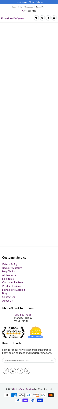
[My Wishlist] (36, 18)
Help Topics (8, 271)
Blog (4, 293)
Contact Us (28, 7)
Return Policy (41, 7)
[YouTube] (27, 371)
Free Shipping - (22, 2)
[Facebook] (6, 371)
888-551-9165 (30, 11)
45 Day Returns (36, 2)
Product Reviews (11, 286)
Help (20, 7)
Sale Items (8, 278)
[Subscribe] (52, 360)
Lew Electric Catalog (13, 289)
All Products (9, 275)
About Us (7, 300)
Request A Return (12, 267)
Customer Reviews (12, 282)
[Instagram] (20, 371)
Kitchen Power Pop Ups (23, 389)
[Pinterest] (13, 371)
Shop (14, 7)
